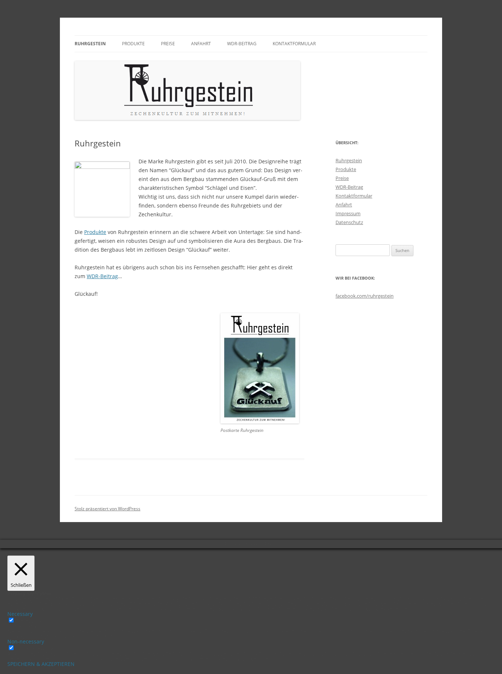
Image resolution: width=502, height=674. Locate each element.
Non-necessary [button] (25, 641)
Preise (168, 43)
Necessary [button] (20, 613)
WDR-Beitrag (242, 43)
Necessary (29, 620)
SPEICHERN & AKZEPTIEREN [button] (41, 663)
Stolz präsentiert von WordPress (107, 509)
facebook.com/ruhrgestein (365, 295)
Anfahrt (201, 43)
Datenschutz (349, 222)
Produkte (133, 43)
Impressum (348, 213)
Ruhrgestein (90, 43)
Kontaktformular (294, 43)
